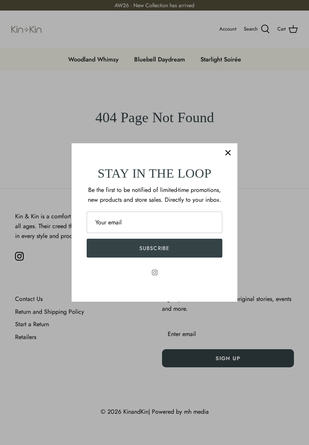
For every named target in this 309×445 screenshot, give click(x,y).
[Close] (228, 152)
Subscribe (154, 248)
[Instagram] (155, 272)
